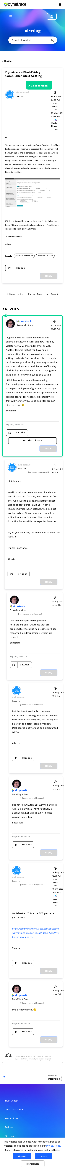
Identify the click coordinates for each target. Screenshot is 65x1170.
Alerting (8, 61)
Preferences (32, 1163)
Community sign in (52, 16)
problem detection (24, 255)
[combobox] (32, 40)
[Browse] (12, 16)
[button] (22, 1156)
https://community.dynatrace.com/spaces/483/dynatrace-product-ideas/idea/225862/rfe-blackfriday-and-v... (36, 933)
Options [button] (61, 61)
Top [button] (4, 1077)
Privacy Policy (53, 1145)
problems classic (45, 255)
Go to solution (39, 85)
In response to (38, 472)
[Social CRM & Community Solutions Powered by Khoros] (55, 1078)
